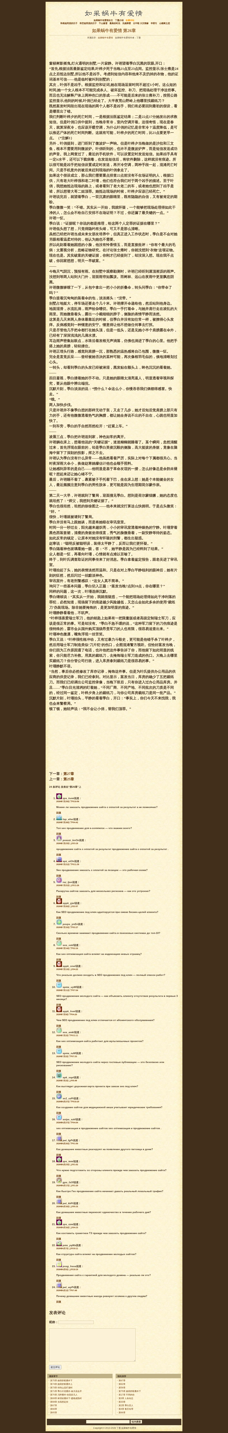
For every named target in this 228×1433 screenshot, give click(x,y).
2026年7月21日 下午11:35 (67, 864)
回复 (58, 812)
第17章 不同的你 (126, 1395)
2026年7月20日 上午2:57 (67, 906)
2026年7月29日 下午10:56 (67, 801)
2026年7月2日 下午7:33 (66, 1056)
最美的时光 (115, 23)
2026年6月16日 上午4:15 (67, 1227)
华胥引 (154, 23)
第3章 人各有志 (126, 1398)
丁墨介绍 (119, 20)
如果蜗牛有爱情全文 (103, 20)
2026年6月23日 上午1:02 (67, 1164)
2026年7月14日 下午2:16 (67, 948)
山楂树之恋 (164, 23)
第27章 (68, 774)
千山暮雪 (103, 23)
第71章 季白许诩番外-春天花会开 (66, 1391)
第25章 (68, 779)
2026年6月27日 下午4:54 (67, 1122)
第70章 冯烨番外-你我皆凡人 (63, 1395)
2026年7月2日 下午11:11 (67, 1035)
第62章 (122, 1384)
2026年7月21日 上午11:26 (67, 885)
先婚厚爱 (126, 23)
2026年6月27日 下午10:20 (67, 1101)
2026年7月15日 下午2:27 (67, 927)
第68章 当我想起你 (59, 1402)
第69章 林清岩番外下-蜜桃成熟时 (66, 1398)
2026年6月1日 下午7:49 (66, 1290)
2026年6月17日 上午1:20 (67, 1185)
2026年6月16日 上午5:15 (67, 1206)
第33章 (122, 1402)
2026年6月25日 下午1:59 (67, 1143)
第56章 (122, 1387)
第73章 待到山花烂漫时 (61, 1387)
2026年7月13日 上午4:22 (67, 969)
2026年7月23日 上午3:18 (67, 843)
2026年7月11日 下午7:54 (67, 990)
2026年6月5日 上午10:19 (67, 1269)
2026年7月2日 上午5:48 (66, 1081)
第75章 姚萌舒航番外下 (61, 1380)
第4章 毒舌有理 (126, 1409)
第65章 (53, 1412)
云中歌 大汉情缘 (141, 23)
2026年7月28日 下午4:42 (67, 822)
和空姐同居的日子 (88, 23)
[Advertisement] (114, 49)
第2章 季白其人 (126, 1405)
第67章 (53, 1405)
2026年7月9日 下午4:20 (66, 1014)
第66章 (53, 1409)
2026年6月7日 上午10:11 (67, 1248)
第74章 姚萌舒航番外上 (61, 1384)
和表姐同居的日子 (68, 23)
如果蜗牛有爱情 (105, 37)
